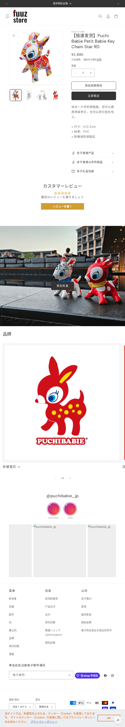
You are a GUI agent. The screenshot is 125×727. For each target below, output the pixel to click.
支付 (47, 614)
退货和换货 (51, 598)
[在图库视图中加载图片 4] (55, 95)
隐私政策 (86, 622)
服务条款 (86, 614)
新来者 (13, 598)
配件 (11, 614)
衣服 (11, 606)
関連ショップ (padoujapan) (53, 632)
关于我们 (86, 598)
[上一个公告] (6, 3)
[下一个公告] (118, 3)
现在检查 (62, 285)
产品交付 (50, 606)
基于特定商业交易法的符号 (96, 630)
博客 (11, 654)
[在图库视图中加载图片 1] (15, 95)
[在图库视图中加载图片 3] (42, 95)
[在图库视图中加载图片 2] (29, 95)
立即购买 (94, 95)
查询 (83, 606)
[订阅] (69, 675)
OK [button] (109, 718)
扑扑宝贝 (62, 266)
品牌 (11, 638)
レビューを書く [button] (62, 206)
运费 (99, 59)
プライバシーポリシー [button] (44, 721)
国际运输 (50, 642)
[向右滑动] (70, 478)
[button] (7, 16)
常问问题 (14, 646)
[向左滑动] (55, 478)
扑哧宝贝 (9, 467)
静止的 (13, 630)
